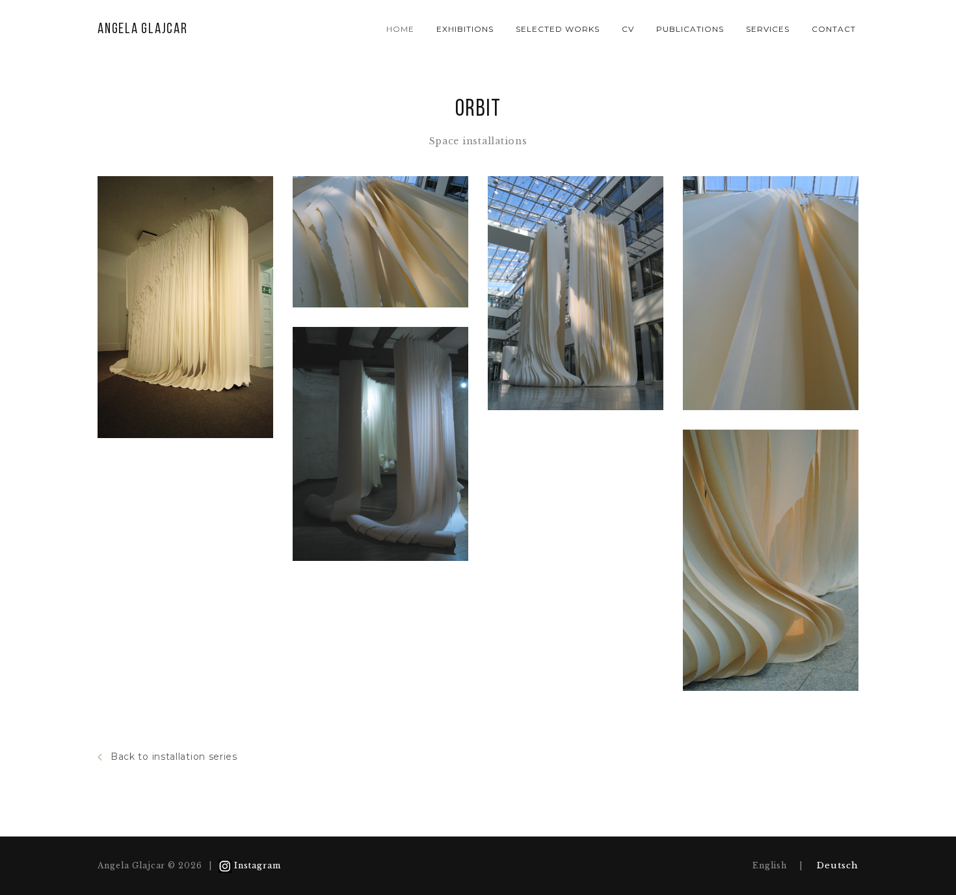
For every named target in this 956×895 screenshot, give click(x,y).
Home (400, 29)
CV (628, 29)
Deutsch (837, 865)
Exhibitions (465, 29)
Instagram (257, 865)
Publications (690, 29)
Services (768, 29)
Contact (834, 29)
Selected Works (557, 29)
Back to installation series (174, 756)
